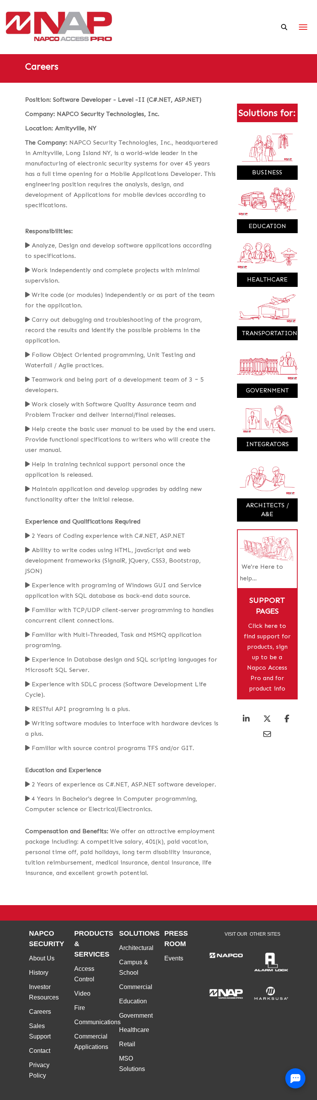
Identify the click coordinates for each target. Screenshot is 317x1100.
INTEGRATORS (267, 444)
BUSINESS (267, 172)
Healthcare (134, 1030)
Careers (40, 1011)
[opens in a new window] (226, 955)
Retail (127, 1044)
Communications (97, 1022)
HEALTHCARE (267, 279)
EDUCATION (267, 226)
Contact (39, 1050)
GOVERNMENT (267, 390)
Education (133, 1001)
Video (82, 993)
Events (173, 958)
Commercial (135, 987)
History (38, 972)
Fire (79, 1007)
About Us (42, 958)
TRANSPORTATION (269, 333)
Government (136, 1015)
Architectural (136, 948)
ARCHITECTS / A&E (267, 509)
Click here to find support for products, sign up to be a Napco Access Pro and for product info (267, 657)
